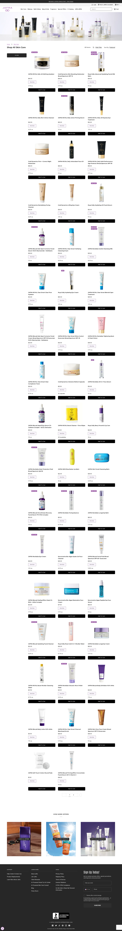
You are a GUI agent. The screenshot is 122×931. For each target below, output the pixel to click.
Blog (32, 888)
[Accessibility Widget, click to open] (2, 928)
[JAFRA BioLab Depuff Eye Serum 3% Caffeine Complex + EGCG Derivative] (42, 413)
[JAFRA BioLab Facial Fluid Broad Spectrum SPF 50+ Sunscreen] (101, 544)
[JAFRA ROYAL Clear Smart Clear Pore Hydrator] (42, 280)
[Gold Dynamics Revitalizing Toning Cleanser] (42, 192)
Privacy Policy (60, 874)
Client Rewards (35, 879)
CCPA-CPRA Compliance (63, 885)
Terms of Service (60, 879)
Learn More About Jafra (13, 879)
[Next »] (79, 795)
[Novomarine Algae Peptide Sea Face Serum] (101, 588)
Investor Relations (61, 882)
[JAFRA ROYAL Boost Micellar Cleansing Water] (42, 673)
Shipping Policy (60, 876)
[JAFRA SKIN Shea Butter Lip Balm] (71, 457)
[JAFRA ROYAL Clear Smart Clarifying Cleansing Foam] (71, 236)
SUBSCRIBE (97, 905)
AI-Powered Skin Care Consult (40, 885)
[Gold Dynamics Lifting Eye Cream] (71, 192)
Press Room (34, 891)
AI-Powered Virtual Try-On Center (40, 882)
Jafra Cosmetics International (60, 922)
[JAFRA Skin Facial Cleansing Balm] (101, 457)
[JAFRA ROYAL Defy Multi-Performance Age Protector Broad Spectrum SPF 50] (101, 149)
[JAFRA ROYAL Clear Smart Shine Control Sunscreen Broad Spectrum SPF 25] (71, 324)
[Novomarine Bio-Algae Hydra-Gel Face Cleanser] (71, 544)
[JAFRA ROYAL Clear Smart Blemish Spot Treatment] (101, 280)
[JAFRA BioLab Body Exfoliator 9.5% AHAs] (101, 673)
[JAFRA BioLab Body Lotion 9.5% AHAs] (42, 717)
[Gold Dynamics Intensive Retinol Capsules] (71, 369)
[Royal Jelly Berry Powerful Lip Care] (101, 413)
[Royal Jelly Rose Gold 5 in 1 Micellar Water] (71, 631)
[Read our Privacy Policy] (110, 898)
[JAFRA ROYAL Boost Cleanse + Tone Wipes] (71, 413)
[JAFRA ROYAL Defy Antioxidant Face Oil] (71, 149)
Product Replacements (13, 876)
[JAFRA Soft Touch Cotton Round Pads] (42, 760)
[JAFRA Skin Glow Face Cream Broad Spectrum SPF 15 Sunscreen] (101, 717)
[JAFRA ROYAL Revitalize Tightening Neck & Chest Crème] (101, 324)
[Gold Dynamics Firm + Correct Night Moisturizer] (42, 149)
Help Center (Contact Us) (14, 874)
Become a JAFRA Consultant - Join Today (61, 1)
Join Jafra (34, 876)
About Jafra (34, 874)
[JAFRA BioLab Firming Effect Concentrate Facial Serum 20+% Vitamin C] (71, 760)
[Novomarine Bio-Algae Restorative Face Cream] (71, 588)
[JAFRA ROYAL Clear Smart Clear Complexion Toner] (42, 369)
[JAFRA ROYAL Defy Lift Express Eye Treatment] (101, 105)
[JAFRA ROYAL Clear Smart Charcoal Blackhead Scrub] (71, 717)
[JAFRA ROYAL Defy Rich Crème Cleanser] (42, 105)
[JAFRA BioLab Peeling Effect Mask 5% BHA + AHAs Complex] (42, 588)
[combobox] (99, 9)
